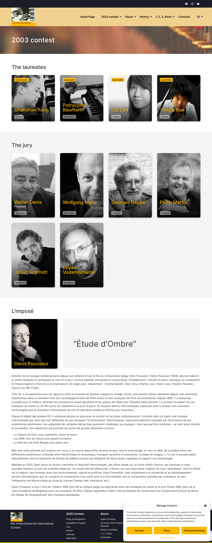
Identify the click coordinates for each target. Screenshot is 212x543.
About (129, 16)
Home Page (87, 16)
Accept (139, 530)
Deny (167, 530)
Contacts (184, 16)
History (144, 16)
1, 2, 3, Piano (164, 16)
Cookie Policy (166, 537)
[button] (205, 505)
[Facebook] (186, 3)
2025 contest (110, 16)
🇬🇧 (198, 16)
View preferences (194, 530)
